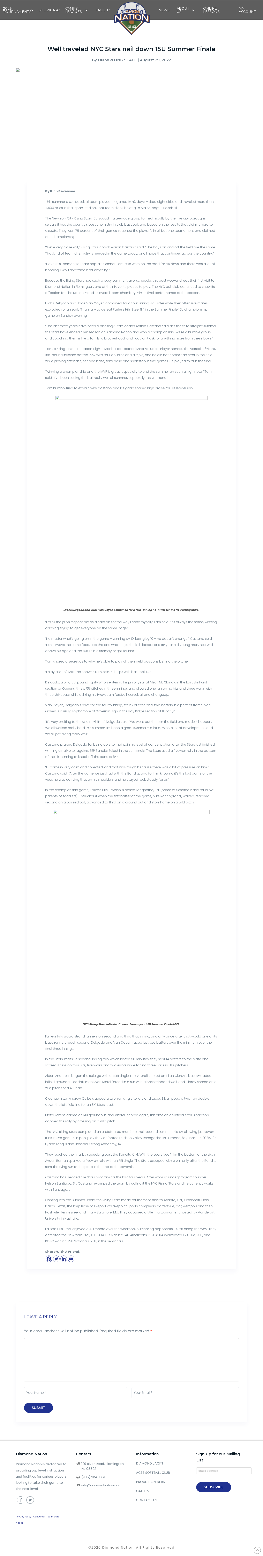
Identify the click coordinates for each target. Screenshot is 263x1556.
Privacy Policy (23, 1516)
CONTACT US (146, 1500)
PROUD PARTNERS (150, 1481)
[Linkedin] (63, 1259)
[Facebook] (49, 1259)
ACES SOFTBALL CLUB (153, 1472)
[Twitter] (56, 1259)
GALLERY (143, 1491)
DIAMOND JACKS (149, 1463)
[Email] (71, 1259)
